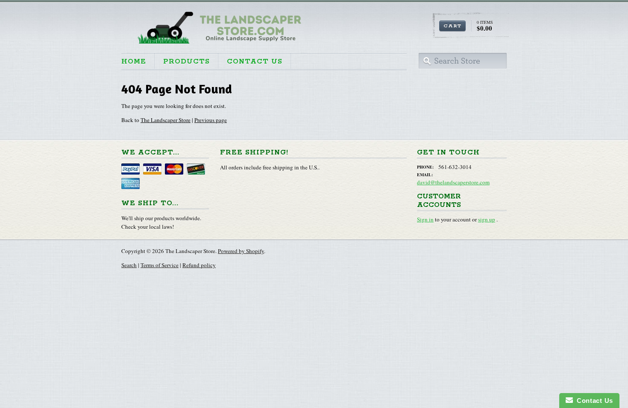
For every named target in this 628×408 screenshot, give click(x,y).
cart (452, 26)
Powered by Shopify (241, 251)
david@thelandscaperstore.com (453, 182)
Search (129, 265)
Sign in (425, 219)
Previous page (210, 120)
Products (186, 61)
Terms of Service (160, 265)
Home (133, 61)
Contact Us (254, 61)
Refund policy (199, 265)
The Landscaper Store (166, 120)
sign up (486, 219)
